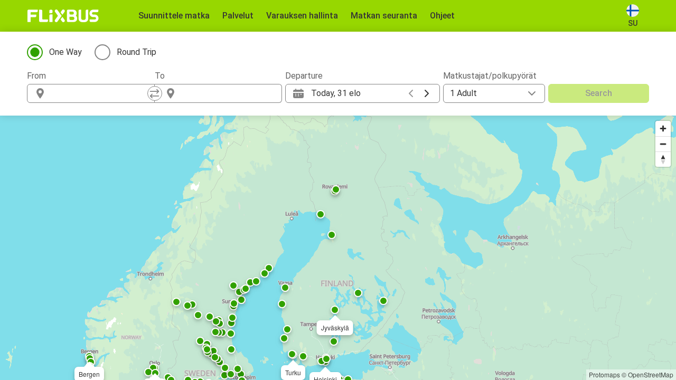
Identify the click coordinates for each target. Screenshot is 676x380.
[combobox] (100, 93)
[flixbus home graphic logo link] (63, 15)
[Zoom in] (663, 128)
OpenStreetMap (650, 374)
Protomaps (604, 374)
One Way (65, 52)
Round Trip (136, 52)
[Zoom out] (663, 143)
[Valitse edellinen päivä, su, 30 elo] (411, 93)
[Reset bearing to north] (663, 159)
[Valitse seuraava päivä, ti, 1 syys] (426, 93)
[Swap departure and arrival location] (154, 93)
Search (598, 93)
